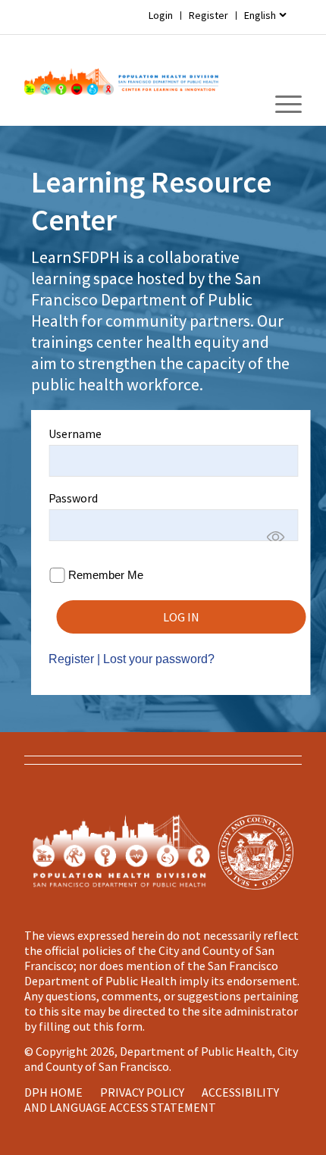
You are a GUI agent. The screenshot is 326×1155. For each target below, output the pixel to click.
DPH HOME (53, 1092)
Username (75, 433)
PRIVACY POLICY (142, 1092)
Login (161, 15)
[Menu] (281, 104)
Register (208, 15)
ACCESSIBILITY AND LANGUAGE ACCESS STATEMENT (151, 1100)
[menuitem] (265, 15)
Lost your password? (159, 659)
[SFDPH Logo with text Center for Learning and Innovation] (121, 80)
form (129, 1026)
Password (73, 498)
